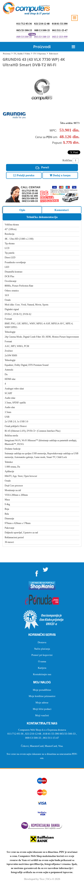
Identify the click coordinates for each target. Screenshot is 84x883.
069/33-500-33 (24, 36)
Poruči (44, 167)
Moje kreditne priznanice (42, 696)
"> (36, 572)
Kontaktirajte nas (42, 674)
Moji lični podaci (42, 708)
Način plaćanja (42, 648)
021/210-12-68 (42, 23)
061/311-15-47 (59, 30)
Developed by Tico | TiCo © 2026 (42, 879)
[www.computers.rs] (26, 9)
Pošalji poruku (25, 175)
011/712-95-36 (24, 23)
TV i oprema (39, 53)
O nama (42, 661)
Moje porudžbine (42, 689)
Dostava (42, 642)
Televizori (53, 53)
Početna (7, 53)
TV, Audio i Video (21, 53)
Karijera (42, 667)
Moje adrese (42, 702)
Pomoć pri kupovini (42, 655)
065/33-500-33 (24, 30)
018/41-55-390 (59, 23)
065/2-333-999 (60, 36)
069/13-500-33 (42, 30)
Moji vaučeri (42, 715)
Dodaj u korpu (61, 175)
